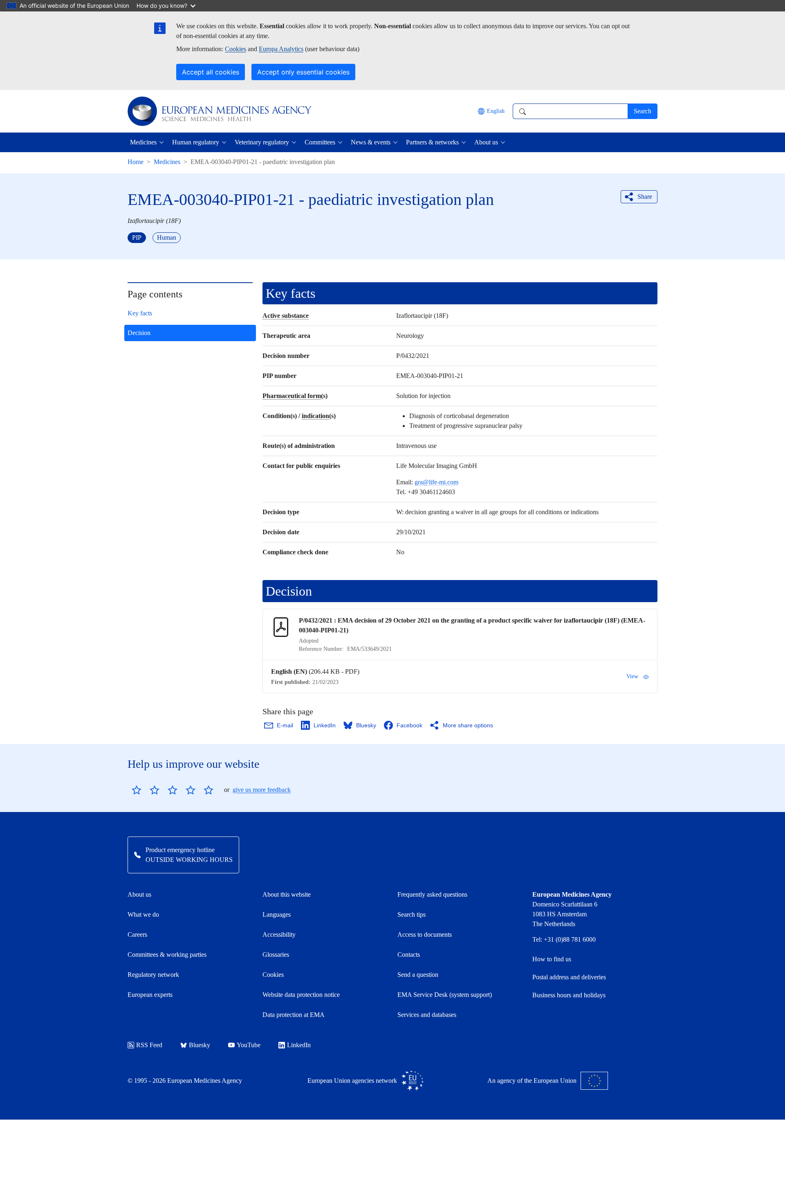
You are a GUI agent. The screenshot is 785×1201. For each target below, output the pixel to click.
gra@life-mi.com (436, 482)
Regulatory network (153, 974)
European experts (150, 994)
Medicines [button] (143, 142)
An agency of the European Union (531, 1080)
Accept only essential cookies (303, 72)
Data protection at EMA (293, 1014)
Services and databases (426, 1014)
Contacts (408, 954)
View (632, 676)
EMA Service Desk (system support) (444, 994)
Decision (139, 332)
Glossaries (275, 954)
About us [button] (486, 142)
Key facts (140, 313)
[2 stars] (146, 790)
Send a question (417, 974)
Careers (137, 934)
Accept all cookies (210, 72)
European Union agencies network (352, 1080)
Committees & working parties (167, 954)
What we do (143, 914)
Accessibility (279, 934)
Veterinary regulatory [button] (262, 142)
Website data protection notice (301, 994)
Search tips (411, 914)
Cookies (235, 48)
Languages (276, 914)
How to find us (551, 959)
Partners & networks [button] (432, 142)
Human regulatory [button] (195, 142)
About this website (286, 894)
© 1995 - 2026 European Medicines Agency (185, 1080)
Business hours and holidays (569, 995)
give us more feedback (262, 789)
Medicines (167, 161)
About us (139, 894)
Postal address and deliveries (569, 977)
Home (136, 161)
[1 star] (137, 790)
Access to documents (424, 934)
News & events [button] (370, 142)
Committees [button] (320, 142)
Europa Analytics (281, 48)
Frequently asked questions (432, 894)
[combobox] (570, 111)
